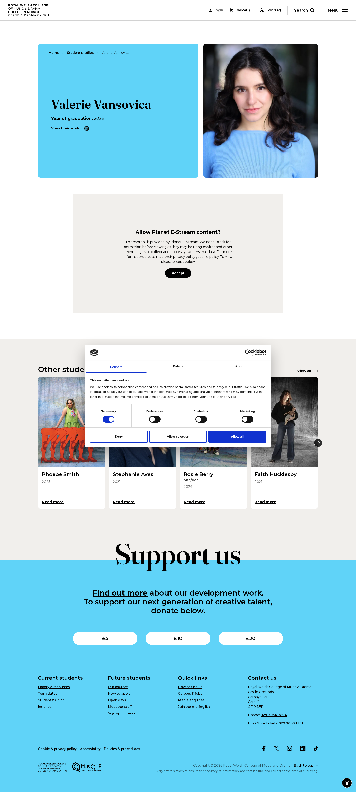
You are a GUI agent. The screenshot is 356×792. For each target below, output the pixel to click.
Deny (118, 436)
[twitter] (276, 748)
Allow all (237, 436)
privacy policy (184, 257)
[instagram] (289, 748)
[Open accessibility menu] (347, 783)
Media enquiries (191, 700)
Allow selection (178, 436)
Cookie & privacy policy (57, 749)
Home (54, 53)
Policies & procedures (122, 749)
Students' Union (51, 700)
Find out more (120, 592)
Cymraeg (273, 10)
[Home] (28, 10)
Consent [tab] (116, 367)
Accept (178, 273)
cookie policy (208, 257)
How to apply (119, 694)
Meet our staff (120, 707)
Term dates (47, 694)
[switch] (155, 419)
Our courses (118, 687)
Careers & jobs (190, 694)
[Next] (318, 443)
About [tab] (239, 366)
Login (218, 10)
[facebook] (264, 748)
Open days (117, 700)
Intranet (44, 707)
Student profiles (80, 53)
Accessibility (90, 749)
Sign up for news (122, 713)
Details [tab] (178, 366)
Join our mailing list (194, 707)
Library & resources (54, 687)
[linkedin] (303, 748)
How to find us (190, 687)
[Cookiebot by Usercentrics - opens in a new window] (248, 352)
